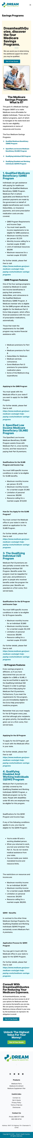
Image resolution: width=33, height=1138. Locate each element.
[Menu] (30, 5)
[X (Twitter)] (14, 1074)
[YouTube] (22, 1074)
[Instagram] (18, 1074)
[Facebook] (10, 1074)
